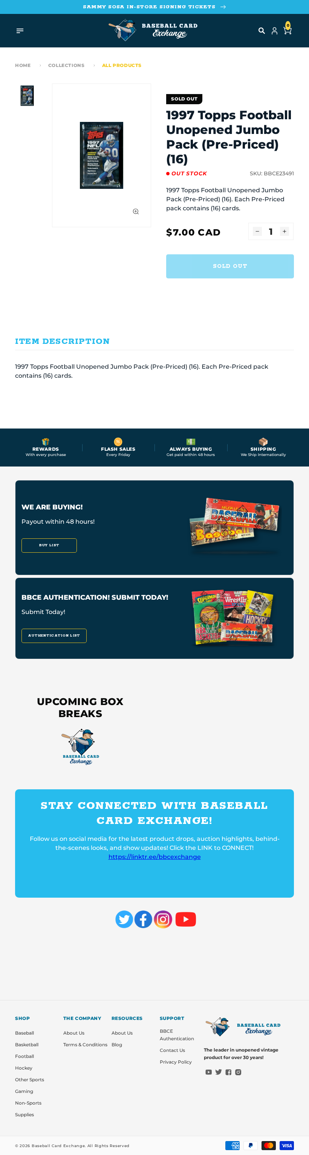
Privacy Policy (176, 1062)
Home (23, 65)
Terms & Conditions (85, 1044)
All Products (122, 65)
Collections (66, 65)
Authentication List (54, 636)
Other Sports (29, 1079)
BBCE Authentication (177, 1034)
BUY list (49, 545)
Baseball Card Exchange (58, 1145)
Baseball (24, 1033)
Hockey (23, 1068)
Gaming (24, 1091)
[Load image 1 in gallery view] (27, 96)
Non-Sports (28, 1103)
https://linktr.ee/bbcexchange (155, 856)
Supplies (24, 1114)
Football (24, 1056)
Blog (117, 1044)
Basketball (26, 1044)
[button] (261, 30)
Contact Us (172, 1050)
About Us (73, 1033)
